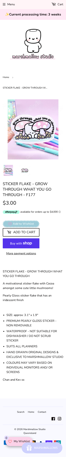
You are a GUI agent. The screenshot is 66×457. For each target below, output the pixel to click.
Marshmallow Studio (34, 429)
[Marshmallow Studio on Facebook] (53, 419)
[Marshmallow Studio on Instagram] (59, 419)
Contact (42, 412)
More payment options (21, 253)
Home (6, 77)
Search (20, 412)
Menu (11, 4)
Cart (60, 4)
